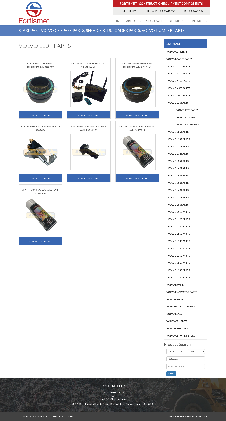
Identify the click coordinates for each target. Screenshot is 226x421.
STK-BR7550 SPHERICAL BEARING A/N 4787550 (137, 65)
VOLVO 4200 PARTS (179, 66)
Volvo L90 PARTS (178, 204)
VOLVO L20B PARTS (187, 110)
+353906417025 (167, 11)
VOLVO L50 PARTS (178, 182)
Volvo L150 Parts (179, 226)
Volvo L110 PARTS (179, 211)
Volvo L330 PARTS (179, 270)
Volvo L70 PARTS (178, 197)
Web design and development (182, 416)
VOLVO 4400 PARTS (179, 80)
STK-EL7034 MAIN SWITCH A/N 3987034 (40, 128)
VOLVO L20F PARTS (187, 117)
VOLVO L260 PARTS (179, 262)
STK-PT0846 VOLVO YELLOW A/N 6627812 (137, 128)
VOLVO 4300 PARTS (179, 73)
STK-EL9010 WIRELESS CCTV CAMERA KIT (88, 65)
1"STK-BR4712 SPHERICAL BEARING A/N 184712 (40, 65)
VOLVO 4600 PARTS (179, 95)
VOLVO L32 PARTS (178, 153)
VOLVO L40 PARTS (178, 168)
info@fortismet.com (116, 399)
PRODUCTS (176, 20)
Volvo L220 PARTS (179, 248)
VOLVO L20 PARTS (178, 102)
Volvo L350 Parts (179, 277)
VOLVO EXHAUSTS (177, 328)
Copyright (69, 416)
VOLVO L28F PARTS (179, 139)
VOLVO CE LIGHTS (176, 321)
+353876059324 (195, 11)
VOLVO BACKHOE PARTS (180, 306)
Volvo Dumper (175, 284)
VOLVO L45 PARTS (178, 175)
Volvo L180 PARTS (179, 241)
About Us (133, 20)
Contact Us (197, 20)
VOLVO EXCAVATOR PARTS (181, 292)
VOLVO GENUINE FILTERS (180, 335)
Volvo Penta (174, 299)
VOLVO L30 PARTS (178, 146)
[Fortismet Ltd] (40, 12)
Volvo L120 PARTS (179, 219)
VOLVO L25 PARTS (178, 131)
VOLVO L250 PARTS (179, 255)
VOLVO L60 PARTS (178, 190)
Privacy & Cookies (40, 416)
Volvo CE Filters (176, 51)
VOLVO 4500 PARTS (179, 88)
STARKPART (154, 20)
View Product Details (40, 115)
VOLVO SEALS (174, 313)
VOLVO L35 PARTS (178, 161)
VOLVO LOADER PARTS (179, 59)
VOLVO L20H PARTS (187, 124)
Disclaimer (23, 416)
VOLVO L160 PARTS (179, 233)
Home (117, 20)
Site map (56, 416)
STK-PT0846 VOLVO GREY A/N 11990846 (40, 191)
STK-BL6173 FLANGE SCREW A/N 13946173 (88, 128)
